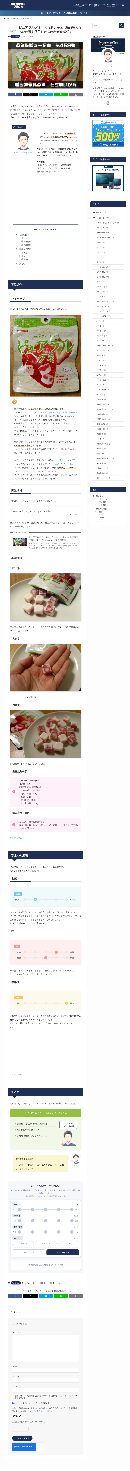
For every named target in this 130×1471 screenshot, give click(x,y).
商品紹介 (23, 234)
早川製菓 (101, 434)
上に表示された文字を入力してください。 (29, 1421)
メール (15, 1376)
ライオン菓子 (102, 380)
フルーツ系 (23, 1243)
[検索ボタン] (123, 5)
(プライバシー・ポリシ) (43, 1411)
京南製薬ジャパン (104, 409)
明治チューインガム (105, 458)
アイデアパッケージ (105, 237)
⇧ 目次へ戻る (16, 837)
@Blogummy (27, 152)
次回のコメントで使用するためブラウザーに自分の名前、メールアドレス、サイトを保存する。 (47, 1397)
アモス (100, 242)
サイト (15, 1386)
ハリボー (101, 330)
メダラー (101, 370)
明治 (100, 453)
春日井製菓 (102, 404)
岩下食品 (101, 394)
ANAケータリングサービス (107, 222)
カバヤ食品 (15, 36)
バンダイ (101, 335)
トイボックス (102, 306)
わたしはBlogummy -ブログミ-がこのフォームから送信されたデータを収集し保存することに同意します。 (45, 1409)
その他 (68, 1243)
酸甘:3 (42, 1283)
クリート (101, 286)
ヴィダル (101, 252)
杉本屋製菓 (102, 414)
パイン (100, 321)
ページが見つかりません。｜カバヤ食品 (31, 511)
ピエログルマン (103, 340)
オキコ (100, 262)
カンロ (100, 281)
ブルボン (101, 355)
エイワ (100, 257)
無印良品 (101, 448)
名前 (14, 1366)
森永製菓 (101, 463)
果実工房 (101, 399)
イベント (101, 212)
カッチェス (102, 267)
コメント (16, 1332)
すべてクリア (28, 1252)
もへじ (100, 360)
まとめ (22, 263)
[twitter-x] (108, 103)
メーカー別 (102, 217)
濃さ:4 (35, 1283)
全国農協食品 (103, 419)
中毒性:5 (51, 1283)
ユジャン (101, 375)
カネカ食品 (102, 272)
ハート (100, 326)
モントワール (102, 365)
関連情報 (27, 241)
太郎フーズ (102, 429)
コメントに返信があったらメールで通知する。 (32, 1403)
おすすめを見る (63, 1252)
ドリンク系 (46, 1243)
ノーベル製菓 (103, 316)
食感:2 (27, 1283)
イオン (100, 247)
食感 (25, 252)
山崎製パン (102, 468)
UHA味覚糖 (102, 232)
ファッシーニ (102, 350)
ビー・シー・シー (104, 345)
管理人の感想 (25, 248)
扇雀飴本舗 (102, 424)
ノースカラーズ (103, 311)
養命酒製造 (102, 473)
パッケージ (28, 238)
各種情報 (27, 245)
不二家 (100, 438)
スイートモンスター (105, 301)
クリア (76, 1204)
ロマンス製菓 (102, 389)
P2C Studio (102, 227)
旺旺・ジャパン (103, 478)
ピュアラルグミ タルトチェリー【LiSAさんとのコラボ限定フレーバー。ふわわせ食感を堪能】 (53, 538)
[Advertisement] (45, 198)
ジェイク (101, 296)
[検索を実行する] (121, 25)
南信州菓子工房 (103, 443)
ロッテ (100, 384)
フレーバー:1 (61, 1283)
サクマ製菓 (102, 291)
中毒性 (26, 259)
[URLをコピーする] (76, 94)
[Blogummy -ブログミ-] (18, 5)
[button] (15, 94)
